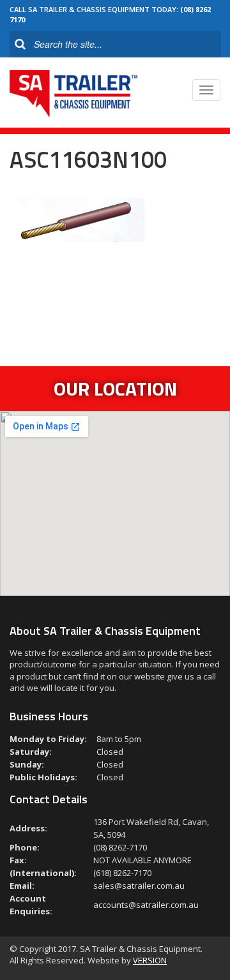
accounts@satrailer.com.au (146, 904)
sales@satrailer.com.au (139, 885)
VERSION (150, 960)
